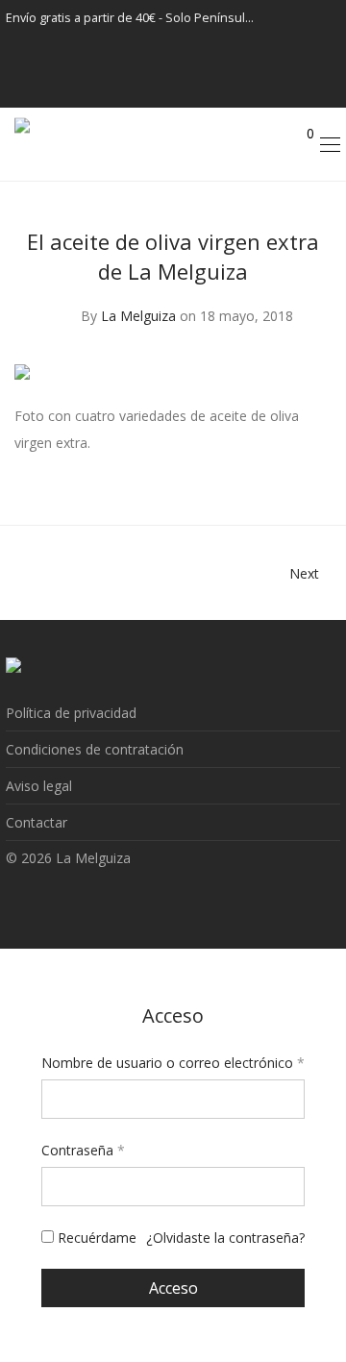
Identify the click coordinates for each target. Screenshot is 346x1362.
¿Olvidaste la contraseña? (225, 1237)
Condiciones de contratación (95, 749)
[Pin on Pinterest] (325, 469)
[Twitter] (319, 53)
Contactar (36, 822)
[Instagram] (329, 18)
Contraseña (83, 1150)
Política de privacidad (71, 713)
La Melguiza (138, 316)
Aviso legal (39, 786)
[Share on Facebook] (269, 469)
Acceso (173, 1288)
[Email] (319, 89)
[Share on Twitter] (297, 469)
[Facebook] (304, 18)
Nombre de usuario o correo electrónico (173, 1062)
